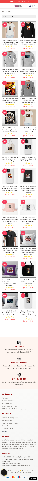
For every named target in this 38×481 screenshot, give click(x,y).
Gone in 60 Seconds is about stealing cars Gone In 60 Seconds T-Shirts (10, 42)
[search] (30, 6)
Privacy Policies (7, 403)
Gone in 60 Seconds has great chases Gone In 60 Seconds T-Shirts (10, 250)
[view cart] (35, 6)
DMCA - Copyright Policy (9, 406)
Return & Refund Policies (10, 423)
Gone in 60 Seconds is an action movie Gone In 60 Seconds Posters (10, 100)
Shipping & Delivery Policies (10, 417)
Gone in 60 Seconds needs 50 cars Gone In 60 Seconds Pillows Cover (10, 313)
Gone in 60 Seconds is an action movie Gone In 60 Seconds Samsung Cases (10, 188)
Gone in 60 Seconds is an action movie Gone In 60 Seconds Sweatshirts (28, 42)
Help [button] (34, 478)
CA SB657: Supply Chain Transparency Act (15, 409)
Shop (9, 11)
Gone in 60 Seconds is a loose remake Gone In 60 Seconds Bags (10, 159)
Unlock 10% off (4, 472)
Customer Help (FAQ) (8, 428)
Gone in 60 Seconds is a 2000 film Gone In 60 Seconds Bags (28, 281)
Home (4, 11)
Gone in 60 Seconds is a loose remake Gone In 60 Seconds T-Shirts (28, 129)
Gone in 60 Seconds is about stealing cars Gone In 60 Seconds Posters (10, 129)
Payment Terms (7, 420)
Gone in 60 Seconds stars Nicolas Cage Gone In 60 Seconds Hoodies (10, 71)
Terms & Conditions (8, 400)
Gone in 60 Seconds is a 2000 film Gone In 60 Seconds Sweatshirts (28, 100)
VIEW (10, 36)
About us (5, 398)
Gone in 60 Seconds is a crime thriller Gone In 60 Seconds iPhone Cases (28, 159)
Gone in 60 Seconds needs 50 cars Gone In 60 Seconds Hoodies (28, 71)
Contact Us (5, 426)
